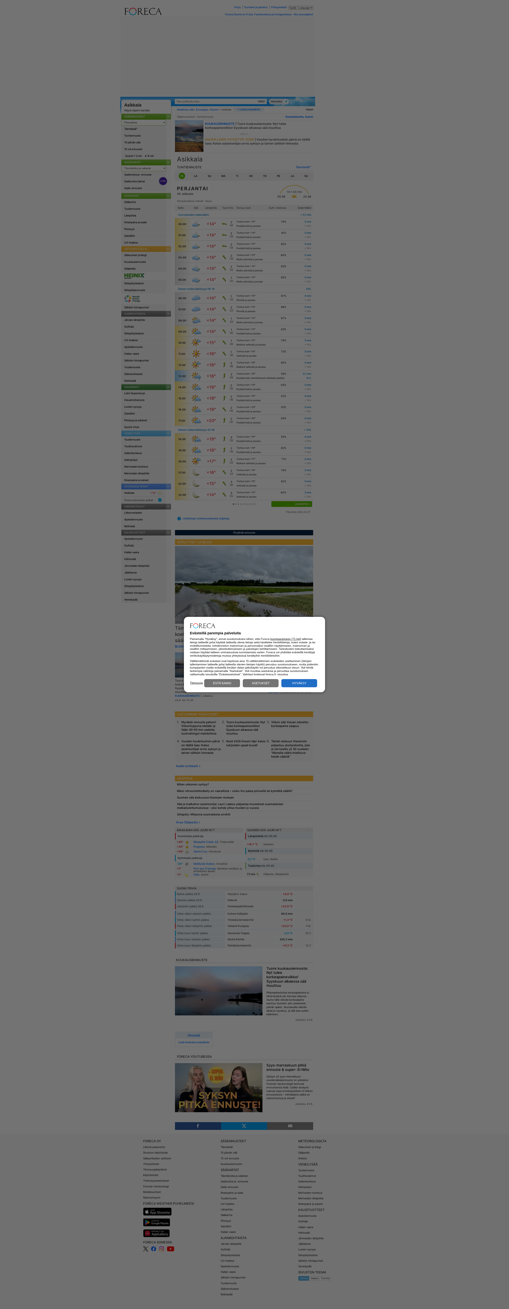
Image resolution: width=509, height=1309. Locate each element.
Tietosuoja (196, 682)
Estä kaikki (222, 683)
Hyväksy (299, 683)
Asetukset (261, 683)
